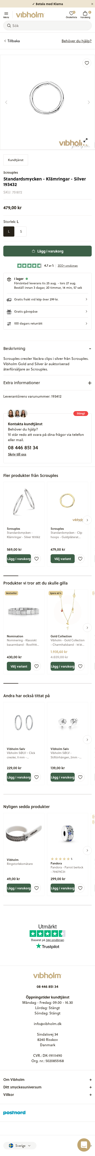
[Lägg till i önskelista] (86, 63)
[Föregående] (6, 102)
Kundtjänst (15, 160)
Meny (6, 17)
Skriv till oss (17, 454)
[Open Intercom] (84, 1145)
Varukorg (85, 15)
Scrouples (10, 172)
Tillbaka (14, 40)
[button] (47, 299)
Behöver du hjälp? (77, 40)
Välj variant (62, 558)
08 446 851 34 (23, 447)
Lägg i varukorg (50, 251)
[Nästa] (89, 102)
